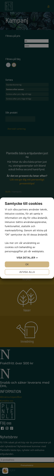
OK (27, 264)
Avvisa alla (27, 271)
